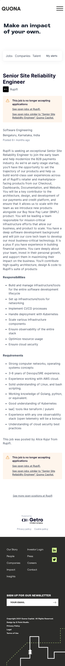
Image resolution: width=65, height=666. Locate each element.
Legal (9, 630)
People (10, 556)
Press (30, 556)
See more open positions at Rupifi (32, 495)
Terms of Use (12, 633)
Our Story (12, 549)
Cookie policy (41, 529)
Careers (31, 562)
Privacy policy (24, 529)
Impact (11, 569)
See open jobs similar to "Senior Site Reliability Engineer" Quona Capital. (33, 116)
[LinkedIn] (54, 550)
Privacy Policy (13, 626)
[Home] (11, 9)
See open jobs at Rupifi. (26, 109)
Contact (32, 569)
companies (22, 56)
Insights (11, 576)
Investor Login (35, 549)
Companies (13, 562)
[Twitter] (54, 559)
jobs (9, 56)
